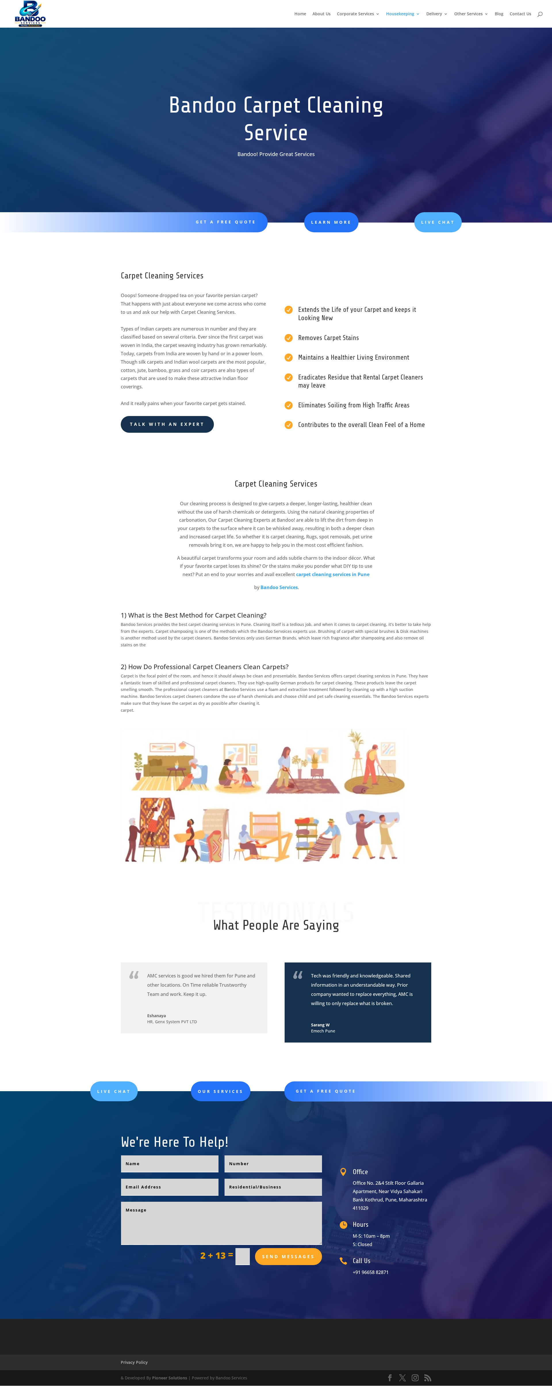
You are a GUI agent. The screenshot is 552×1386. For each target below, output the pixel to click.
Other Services (468, 14)
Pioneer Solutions (169, 1378)
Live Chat (438, 222)
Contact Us (520, 14)
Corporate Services (355, 14)
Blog (499, 14)
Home (300, 14)
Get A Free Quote (226, 222)
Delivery (434, 14)
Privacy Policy (134, 1362)
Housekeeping (400, 14)
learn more (331, 222)
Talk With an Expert (167, 424)
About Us (322, 14)
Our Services (221, 1091)
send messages (288, 1256)
